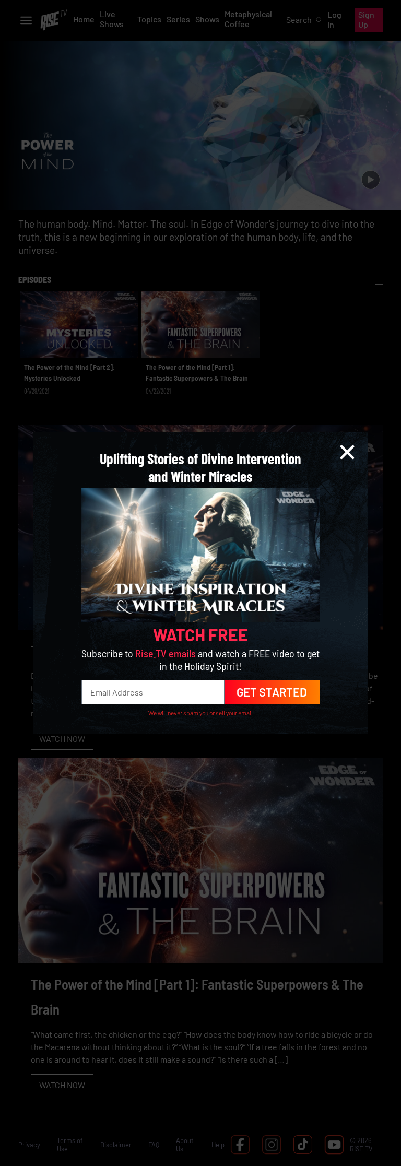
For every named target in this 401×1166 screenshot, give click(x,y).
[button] (347, 452)
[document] (200, 583)
